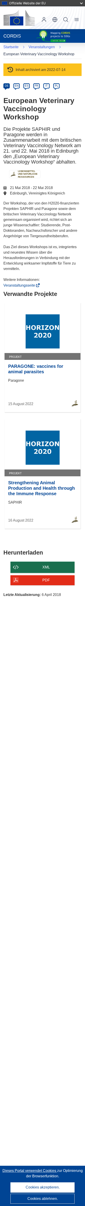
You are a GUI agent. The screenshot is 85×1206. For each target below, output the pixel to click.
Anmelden (44, 20)
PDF (46, 580)
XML (46, 567)
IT (46, 85)
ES (26, 85)
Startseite (11, 47)
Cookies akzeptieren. (43, 1187)
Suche (66, 20)
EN (17, 85)
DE (7, 85)
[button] (55, 20)
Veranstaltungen (42, 47)
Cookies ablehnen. (42, 1199)
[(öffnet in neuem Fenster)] (19, 17)
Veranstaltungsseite (20, 285)
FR (36, 85)
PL (56, 85)
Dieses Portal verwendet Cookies (29, 1171)
